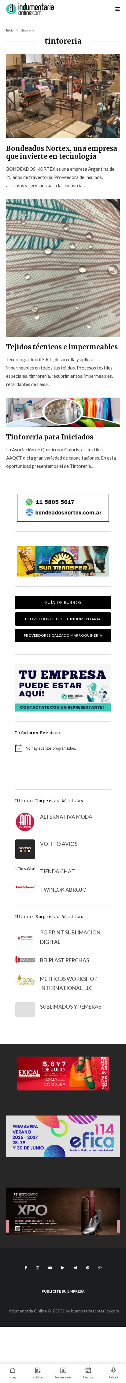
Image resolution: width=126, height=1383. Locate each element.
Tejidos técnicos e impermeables (62, 347)
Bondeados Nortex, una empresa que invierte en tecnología (61, 152)
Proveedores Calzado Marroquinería (63, 635)
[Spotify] (88, 1267)
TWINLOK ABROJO (63, 889)
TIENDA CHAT (57, 871)
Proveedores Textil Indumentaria (63, 619)
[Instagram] (37, 1267)
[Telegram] (75, 1267)
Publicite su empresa (63, 1291)
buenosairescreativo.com (95, 1310)
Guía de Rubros (63, 602)
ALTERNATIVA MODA (66, 816)
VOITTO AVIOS (58, 844)
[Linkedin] (63, 1267)
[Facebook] (25, 1267)
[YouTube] (50, 1267)
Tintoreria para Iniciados (49, 437)
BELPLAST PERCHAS (64, 960)
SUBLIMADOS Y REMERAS (70, 1006)
